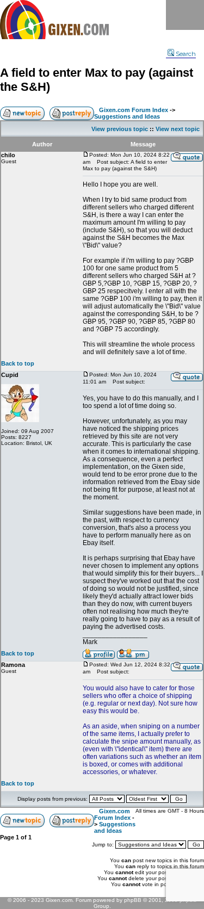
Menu (185, 15)
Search (186, 54)
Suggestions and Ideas (127, 116)
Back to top (17, 363)
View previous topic (119, 129)
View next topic (178, 129)
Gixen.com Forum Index (133, 110)
